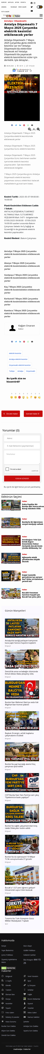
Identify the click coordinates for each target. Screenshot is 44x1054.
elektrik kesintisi (15, 353)
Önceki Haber (12, 414)
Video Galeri (32, 1012)
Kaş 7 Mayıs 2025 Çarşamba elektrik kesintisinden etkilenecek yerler (22, 289)
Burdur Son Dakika (8, 1026)
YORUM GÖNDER (22, 478)
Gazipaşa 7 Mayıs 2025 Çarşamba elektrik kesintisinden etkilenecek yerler (22, 278)
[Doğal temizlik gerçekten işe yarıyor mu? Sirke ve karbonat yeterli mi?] (11, 575)
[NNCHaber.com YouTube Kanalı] (32, 11)
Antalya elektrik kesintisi (18, 359)
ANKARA (3, 7)
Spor (29, 981)
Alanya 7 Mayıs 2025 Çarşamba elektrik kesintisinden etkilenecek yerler (22, 266)
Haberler (27, 1049)
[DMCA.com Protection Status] (8, 968)
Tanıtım (8, 990)
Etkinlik (8, 985)
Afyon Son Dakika (8, 1031)
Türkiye (12, 371)
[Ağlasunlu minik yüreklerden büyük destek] (11, 558)
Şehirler (26, 1022)
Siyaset (30, 1003)
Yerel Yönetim (33, 976)
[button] (40, 16)
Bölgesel (9, 976)
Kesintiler (16, 15)
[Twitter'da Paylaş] (16, 125)
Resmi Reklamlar (34, 999)
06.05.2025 (10, 66)
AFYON (17, 2)
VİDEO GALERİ (22, 7)
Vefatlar (30, 990)
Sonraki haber (32, 414)
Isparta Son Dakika (30, 1031)
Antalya (8, 21)
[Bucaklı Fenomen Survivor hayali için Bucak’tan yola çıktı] (11, 593)
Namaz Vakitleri (33, 1017)
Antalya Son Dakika (30, 1026)
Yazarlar (31, 1008)
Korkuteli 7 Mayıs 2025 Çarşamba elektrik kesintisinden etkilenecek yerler (22, 301)
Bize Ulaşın (27, 946)
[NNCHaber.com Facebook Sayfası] (32, 3)
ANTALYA (10, 2)
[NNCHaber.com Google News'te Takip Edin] (22, 70)
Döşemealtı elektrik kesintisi (20, 365)
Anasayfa (6, 15)
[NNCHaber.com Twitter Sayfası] (32, 7)
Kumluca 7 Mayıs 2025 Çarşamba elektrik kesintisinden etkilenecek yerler (22, 313)
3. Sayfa (8, 981)
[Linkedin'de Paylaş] (20, 125)
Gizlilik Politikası (29, 950)
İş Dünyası (31, 985)
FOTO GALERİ (5, 11)
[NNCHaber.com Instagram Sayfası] (34, 3)
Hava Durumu (11, 1022)
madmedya (17, 1049)
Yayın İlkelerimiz (7, 950)
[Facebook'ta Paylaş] (12, 125)
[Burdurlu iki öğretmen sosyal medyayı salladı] (11, 522)
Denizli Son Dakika (8, 1035)
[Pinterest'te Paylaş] (24, 125)
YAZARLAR (14, 7)
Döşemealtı (20, 21)
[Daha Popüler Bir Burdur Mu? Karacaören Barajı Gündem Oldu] (11, 505)
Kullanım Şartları (29, 955)
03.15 (21, 66)
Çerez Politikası (7, 955)
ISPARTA (23, 2)
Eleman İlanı (10, 994)
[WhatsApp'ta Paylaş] (28, 125)
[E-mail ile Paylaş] (32, 125)
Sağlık (30, 994)
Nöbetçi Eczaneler (12, 1017)
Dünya (8, 999)
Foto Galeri (10, 1012)
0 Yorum (31, 66)
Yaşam (8, 1008)
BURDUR (3, 2)
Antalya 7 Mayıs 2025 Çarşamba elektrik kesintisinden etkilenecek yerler (22, 254)
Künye (3, 946)
